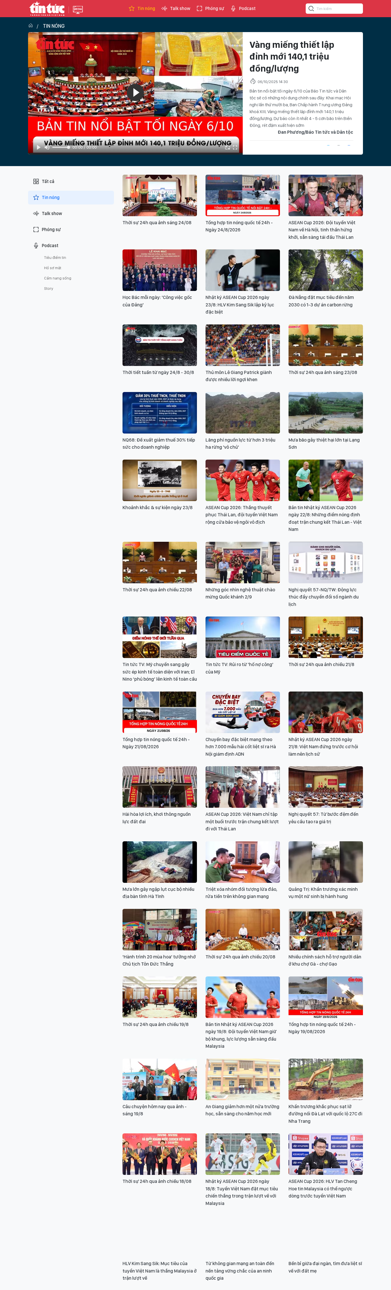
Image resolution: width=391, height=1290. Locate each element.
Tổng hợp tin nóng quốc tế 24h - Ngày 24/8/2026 (239, 226)
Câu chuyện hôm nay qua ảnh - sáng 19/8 (155, 1110)
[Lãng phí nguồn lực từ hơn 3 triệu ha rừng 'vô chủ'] (243, 413)
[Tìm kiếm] (311, 9)
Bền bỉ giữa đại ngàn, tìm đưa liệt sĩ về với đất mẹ (325, 1267)
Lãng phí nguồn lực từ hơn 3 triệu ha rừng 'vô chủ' (240, 443)
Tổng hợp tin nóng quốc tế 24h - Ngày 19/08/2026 (322, 1028)
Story (48, 288)
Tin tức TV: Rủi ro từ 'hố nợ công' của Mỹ (239, 668)
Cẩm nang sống (57, 278)
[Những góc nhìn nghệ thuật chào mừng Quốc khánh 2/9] (243, 562)
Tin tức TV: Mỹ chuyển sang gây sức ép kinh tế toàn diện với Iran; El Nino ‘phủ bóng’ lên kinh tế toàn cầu (160, 671)
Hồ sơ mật (52, 267)
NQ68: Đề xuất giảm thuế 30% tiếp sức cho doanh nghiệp (159, 443)
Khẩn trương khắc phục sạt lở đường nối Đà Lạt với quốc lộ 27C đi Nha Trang (325, 1114)
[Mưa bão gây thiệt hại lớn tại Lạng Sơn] (326, 413)
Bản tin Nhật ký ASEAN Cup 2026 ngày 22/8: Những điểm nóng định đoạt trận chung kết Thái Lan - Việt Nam (325, 518)
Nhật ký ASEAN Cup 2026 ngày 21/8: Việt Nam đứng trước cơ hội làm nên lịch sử (323, 746)
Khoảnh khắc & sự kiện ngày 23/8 (158, 507)
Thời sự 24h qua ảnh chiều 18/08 (157, 1181)
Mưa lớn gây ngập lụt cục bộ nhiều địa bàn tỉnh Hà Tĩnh (158, 892)
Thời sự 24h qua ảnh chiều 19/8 (156, 1024)
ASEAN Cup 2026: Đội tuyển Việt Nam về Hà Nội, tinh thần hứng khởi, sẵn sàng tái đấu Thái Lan (322, 230)
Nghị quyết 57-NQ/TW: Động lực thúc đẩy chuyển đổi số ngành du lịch (324, 597)
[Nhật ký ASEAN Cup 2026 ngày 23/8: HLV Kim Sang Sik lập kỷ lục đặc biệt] (243, 270)
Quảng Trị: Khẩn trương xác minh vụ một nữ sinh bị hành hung (323, 892)
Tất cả (48, 181)
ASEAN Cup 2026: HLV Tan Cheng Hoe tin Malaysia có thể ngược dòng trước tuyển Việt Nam (323, 1188)
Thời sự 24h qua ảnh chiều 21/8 (321, 664)
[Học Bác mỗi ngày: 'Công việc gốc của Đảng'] (160, 270)
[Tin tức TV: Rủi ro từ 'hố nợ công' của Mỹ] (243, 637)
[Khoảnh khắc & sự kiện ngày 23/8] (160, 480)
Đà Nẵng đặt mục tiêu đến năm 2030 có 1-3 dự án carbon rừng (321, 301)
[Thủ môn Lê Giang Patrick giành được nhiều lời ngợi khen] (243, 345)
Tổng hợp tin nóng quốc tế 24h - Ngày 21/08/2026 (156, 743)
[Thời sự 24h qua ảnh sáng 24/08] (160, 195)
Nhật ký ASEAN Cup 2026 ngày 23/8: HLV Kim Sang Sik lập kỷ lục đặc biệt (240, 304)
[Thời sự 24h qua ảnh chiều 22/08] (160, 562)
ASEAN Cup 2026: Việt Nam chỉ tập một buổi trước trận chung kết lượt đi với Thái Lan (242, 821)
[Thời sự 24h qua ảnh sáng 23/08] (326, 345)
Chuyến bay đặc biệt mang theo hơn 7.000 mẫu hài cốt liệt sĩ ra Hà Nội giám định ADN (241, 746)
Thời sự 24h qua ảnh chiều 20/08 (240, 957)
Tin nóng (146, 8)
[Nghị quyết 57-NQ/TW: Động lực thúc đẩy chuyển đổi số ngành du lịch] (326, 562)
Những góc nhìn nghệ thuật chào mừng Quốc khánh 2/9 (240, 593)
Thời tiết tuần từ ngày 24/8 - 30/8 (158, 372)
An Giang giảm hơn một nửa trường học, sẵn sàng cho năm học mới (242, 1110)
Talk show (180, 8)
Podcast (247, 8)
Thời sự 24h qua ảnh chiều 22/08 (157, 589)
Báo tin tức (47, 8)
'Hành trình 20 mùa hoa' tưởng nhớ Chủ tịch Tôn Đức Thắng (159, 960)
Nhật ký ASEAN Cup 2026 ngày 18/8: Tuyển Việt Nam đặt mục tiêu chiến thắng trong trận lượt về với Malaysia (242, 1192)
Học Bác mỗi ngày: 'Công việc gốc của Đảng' (157, 301)
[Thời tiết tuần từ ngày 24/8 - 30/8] (160, 345)
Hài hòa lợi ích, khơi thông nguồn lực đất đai (157, 817)
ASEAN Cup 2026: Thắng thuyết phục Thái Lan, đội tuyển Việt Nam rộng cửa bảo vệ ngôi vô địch (242, 515)
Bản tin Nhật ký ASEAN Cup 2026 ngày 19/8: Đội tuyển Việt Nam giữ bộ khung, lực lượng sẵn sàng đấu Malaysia (241, 1035)
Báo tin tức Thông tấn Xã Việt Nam (78, 14)
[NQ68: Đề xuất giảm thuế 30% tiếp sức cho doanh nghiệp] (160, 413)
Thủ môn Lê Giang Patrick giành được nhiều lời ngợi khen (239, 376)
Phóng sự (214, 8)
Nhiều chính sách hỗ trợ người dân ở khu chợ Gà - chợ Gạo (325, 960)
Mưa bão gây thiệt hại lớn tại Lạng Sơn (324, 443)
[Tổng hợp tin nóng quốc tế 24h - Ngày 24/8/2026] (243, 195)
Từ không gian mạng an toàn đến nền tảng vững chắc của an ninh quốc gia (240, 1271)
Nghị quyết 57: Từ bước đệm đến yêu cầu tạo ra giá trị (323, 817)
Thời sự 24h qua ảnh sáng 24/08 (157, 222)
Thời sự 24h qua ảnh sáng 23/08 (323, 372)
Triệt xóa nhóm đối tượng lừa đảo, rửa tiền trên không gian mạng (241, 892)
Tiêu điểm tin (55, 257)
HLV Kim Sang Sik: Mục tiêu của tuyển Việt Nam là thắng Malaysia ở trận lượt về (160, 1271)
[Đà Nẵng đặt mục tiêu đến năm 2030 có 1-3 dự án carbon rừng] (326, 270)
